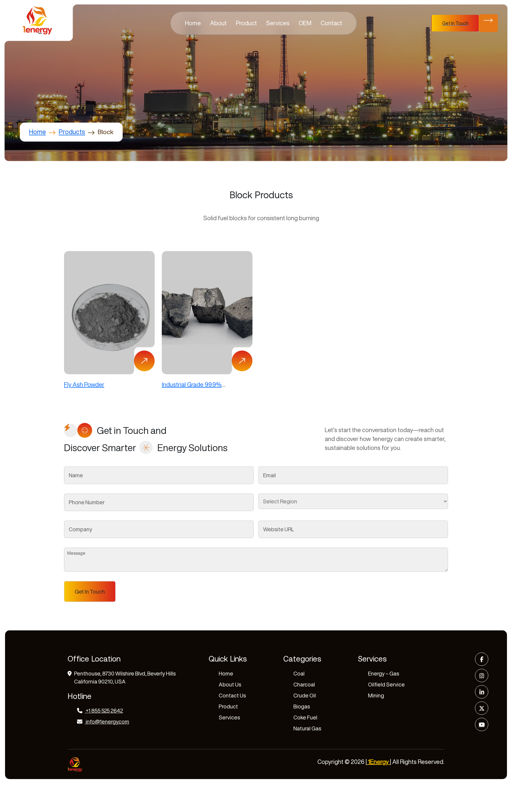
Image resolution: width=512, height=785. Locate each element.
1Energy (378, 762)
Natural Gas (307, 728)
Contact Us (232, 695)
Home (193, 23)
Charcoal (304, 684)
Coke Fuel (305, 717)
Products (72, 132)
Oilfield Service (386, 684)
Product (246, 23)
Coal (299, 673)
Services (277, 23)
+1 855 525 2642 (104, 710)
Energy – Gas (383, 673)
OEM (305, 23)
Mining (376, 695)
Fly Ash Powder (84, 384)
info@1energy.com (107, 721)
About (218, 23)
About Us (230, 684)
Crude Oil (304, 695)
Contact (331, 23)
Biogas (301, 706)
